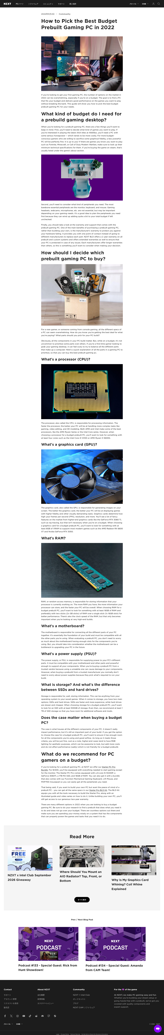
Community (64, 14)
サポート (61, 4)
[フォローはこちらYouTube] (24, 1016)
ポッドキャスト (79, 999)
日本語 (144, 4)
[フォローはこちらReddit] (36, 1016)
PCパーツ (19, 4)
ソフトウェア (33, 4)
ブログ (75, 1003)
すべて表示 (82, 900)
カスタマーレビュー (45, 1003)
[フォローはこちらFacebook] (5, 1016)
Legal (57, 1034)
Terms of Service (75, 1034)
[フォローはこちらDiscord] (42, 1016)
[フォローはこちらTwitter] (11, 1016)
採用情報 (41, 999)
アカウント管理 (10, 999)
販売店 (6, 1007)
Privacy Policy (65, 1034)
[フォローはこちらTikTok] (30, 1016)
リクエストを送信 (11, 1003)
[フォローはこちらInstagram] (17, 1016)
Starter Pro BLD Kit (98, 790)
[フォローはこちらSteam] (55, 1016)
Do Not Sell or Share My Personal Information (95, 1034)
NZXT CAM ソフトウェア (84, 1007)
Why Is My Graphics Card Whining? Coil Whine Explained (130, 884)
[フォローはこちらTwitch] (49, 1016)
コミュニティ (48, 4)
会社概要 (41, 995)
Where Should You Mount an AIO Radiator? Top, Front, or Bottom (81, 876)
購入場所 (73, 4)
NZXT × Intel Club (81, 995)
